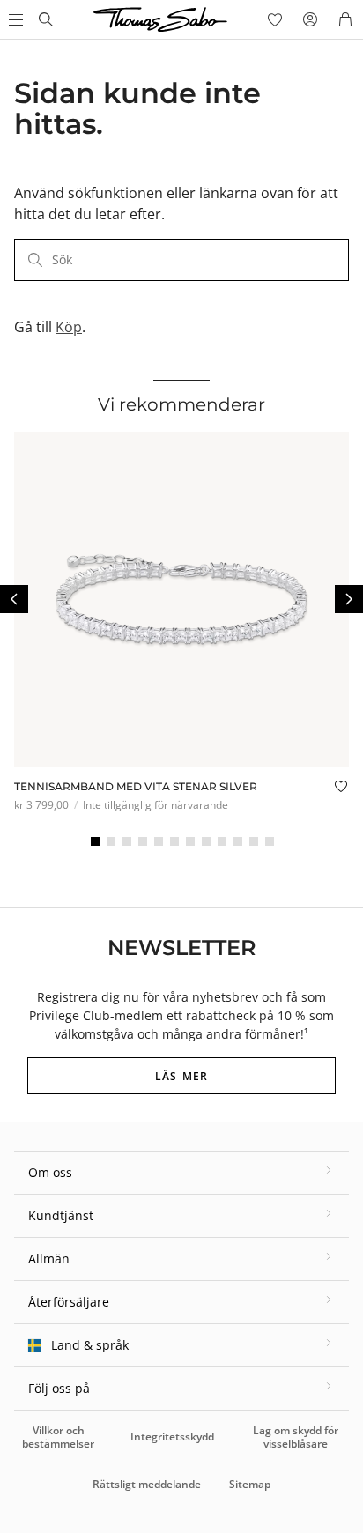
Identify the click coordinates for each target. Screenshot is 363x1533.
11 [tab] (253, 841)
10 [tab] (237, 841)
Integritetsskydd (172, 1436)
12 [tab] (269, 841)
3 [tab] (126, 841)
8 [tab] (206, 841)
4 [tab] (142, 841)
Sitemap (249, 1484)
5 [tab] (158, 841)
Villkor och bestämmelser (58, 1436)
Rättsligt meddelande (147, 1484)
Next (349, 599)
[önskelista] (275, 19)
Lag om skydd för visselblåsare (295, 1436)
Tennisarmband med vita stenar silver (135, 786)
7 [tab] (190, 841)
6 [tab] (174, 841)
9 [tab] (222, 841)
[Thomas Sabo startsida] (45, 19)
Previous (14, 599)
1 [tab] (95, 841)
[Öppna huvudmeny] (14, 19)
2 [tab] (111, 841)
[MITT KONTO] (310, 19)
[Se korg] (345, 19)
